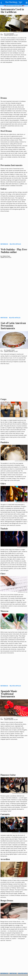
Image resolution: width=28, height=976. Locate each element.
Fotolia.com (26, 32)
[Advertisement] (14, 81)
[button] (1, 2)
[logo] (14, 2)
